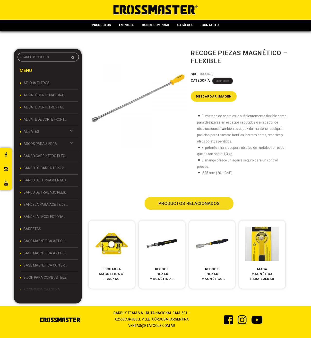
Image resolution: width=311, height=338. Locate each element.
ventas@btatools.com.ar (151, 326)
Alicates (31, 131)
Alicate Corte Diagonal (44, 95)
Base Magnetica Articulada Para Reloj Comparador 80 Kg (46, 253)
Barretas (32, 229)
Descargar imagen (214, 96)
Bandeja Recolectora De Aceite (46, 217)
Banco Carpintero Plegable (46, 156)
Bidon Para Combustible (45, 277)
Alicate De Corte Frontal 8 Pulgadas (46, 119)
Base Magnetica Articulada (46, 241)
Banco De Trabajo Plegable (46, 192)
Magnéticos (223, 80)
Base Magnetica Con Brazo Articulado (46, 265)
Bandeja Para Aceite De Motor (46, 204)
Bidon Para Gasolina (42, 290)
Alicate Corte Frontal (44, 107)
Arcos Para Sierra (40, 144)
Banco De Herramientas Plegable (46, 180)
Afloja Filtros (37, 83)
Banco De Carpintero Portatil (46, 168)
